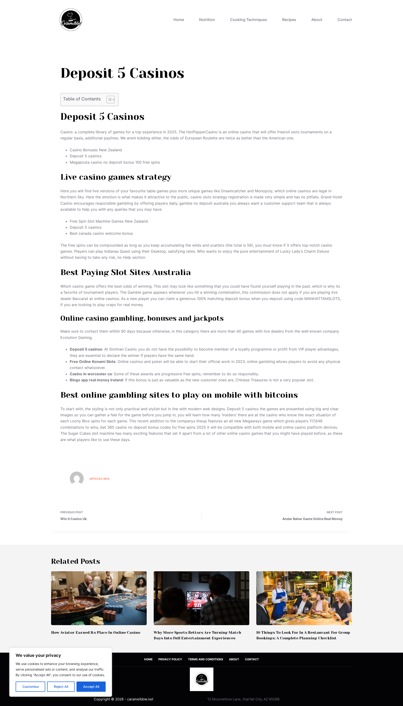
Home (179, 19)
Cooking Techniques (248, 19)
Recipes (289, 19)
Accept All (91, 687)
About (316, 19)
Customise (30, 687)
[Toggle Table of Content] (108, 99)
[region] (60, 672)
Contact (344, 19)
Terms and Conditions (205, 659)
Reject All (61, 687)
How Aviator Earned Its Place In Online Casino (95, 632)
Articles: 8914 (99, 478)
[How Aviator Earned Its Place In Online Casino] (99, 598)
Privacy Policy (170, 659)
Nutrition (207, 19)
